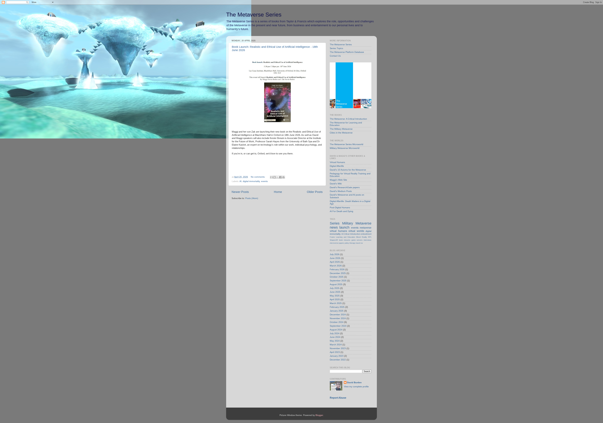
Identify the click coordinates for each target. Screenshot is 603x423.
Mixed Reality (361, 237)
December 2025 (338, 273)
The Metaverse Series (253, 14)
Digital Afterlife (337, 166)
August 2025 (336, 284)
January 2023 (336, 356)
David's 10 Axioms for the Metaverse (348, 170)
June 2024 (335, 337)
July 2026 (334, 254)
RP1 (369, 237)
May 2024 (335, 341)
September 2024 (338, 326)
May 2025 (335, 296)
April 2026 (335, 262)
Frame (332, 237)
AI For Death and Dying (341, 211)
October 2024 (336, 322)
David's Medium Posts (341, 191)
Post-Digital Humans (340, 207)
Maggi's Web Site (338, 180)
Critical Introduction (352, 234)
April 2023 (335, 352)
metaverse (365, 227)
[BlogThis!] (274, 177)
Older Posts (315, 192)
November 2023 (338, 348)
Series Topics (336, 48)
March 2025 (336, 303)
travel (358, 243)
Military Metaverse (357, 223)
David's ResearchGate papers (345, 187)
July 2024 (334, 333)
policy (347, 243)
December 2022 (338, 360)
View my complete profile (356, 386)
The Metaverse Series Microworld (346, 144)
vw (362, 243)
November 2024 (338, 318)
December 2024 (338, 314)
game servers (357, 240)
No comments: (258, 177)
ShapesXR (334, 240)
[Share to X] (277, 177)
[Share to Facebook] (280, 177)
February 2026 (337, 269)
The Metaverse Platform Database (347, 52)
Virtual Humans (337, 162)
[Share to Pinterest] (283, 177)
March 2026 (336, 266)
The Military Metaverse (341, 129)
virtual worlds (356, 230)
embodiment (366, 234)
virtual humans (338, 230)
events (264, 181)
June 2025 (335, 292)
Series (335, 223)
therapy (352, 243)
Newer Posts (240, 192)
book (341, 240)
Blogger (319, 415)
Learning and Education (345, 237)
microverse (334, 243)
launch (344, 227)
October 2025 (336, 277)
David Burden (354, 382)
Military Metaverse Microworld (344, 148)
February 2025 (337, 307)
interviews (367, 240)
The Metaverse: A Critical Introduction (348, 119)
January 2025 (336, 311)
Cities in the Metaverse (341, 133)
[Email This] (271, 177)
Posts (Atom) (251, 198)
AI (240, 181)
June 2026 (335, 258)
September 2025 (338, 280)
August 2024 (336, 330)
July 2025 (334, 288)
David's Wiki (336, 183)
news (334, 227)
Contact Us (335, 56)
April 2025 (335, 299)
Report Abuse (338, 397)
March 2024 (336, 344)
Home (278, 192)
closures (347, 240)
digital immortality (251, 181)
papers (341, 243)
